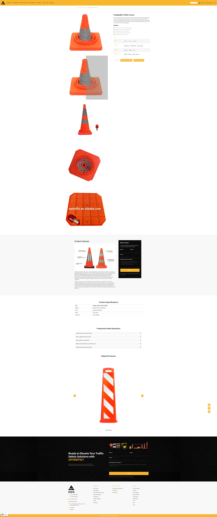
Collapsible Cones (82, 7)
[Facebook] (69, 492)
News (47, 2)
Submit (129, 270)
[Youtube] (71, 492)
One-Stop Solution (23, 2)
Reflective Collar (117, 53)
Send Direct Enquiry (138, 60)
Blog (44, 2)
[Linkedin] (73, 492)
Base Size (116, 45)
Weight (115, 49)
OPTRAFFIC (52, 2)
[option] (126, 41)
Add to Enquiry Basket (126, 60)
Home (76, 7)
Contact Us (39, 2)
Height (115, 40)
